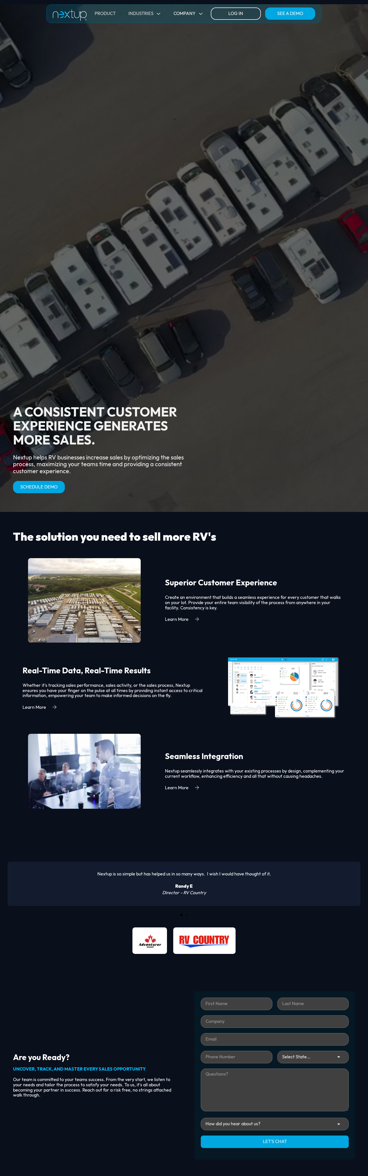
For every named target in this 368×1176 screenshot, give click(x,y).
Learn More (177, 619)
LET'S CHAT (275, 1141)
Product (105, 13)
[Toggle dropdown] (158, 13)
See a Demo (290, 13)
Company (184, 13)
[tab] (181, 915)
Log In (235, 13)
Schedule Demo (39, 487)
